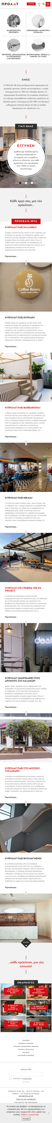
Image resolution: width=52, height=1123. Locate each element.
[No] (48, 1113)
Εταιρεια (26, 1040)
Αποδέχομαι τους (22, 1078)
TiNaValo (31, 4)
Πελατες (26, 1052)
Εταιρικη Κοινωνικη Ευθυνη (26, 1046)
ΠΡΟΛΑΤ (10, 4)
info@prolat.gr (26, 1096)
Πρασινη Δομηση (26, 1043)
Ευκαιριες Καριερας (26, 1055)
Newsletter (26, 1069)
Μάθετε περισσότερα (30, 1114)
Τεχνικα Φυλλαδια (26, 1049)
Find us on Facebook (26, 1099)
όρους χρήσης (27, 1078)
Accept (26, 1118)
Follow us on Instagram (26, 1102)
